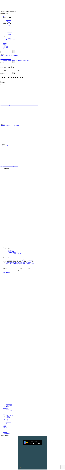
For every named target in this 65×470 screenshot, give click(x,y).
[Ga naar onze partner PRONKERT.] (25, 178)
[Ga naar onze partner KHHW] (52, 172)
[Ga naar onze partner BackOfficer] (24, 172)
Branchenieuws (9, 405)
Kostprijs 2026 (11, 250)
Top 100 (4, 44)
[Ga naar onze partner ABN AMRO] (7, 182)
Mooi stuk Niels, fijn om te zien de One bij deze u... (19, 260)
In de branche (6, 402)
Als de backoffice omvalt (6, 59)
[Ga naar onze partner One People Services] (32, 172)
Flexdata (7, 406)
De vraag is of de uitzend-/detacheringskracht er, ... (20, 263)
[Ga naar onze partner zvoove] (59, 172)
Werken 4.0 (8, 412)
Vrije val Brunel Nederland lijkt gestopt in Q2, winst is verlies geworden (15, 60)
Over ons (5, 48)
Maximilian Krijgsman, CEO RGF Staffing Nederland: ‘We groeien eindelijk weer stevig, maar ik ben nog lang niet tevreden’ (26, 57)
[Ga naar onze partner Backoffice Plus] (7, 172)
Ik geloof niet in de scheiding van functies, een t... (18, 262)
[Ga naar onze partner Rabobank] (60, 178)
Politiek (7, 409)
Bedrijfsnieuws (9, 404)
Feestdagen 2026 (11, 254)
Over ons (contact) (6, 430)
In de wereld (5, 408)
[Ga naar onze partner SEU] (16, 178)
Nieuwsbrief (5, 47)
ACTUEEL (5, 16)
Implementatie (8, 422)
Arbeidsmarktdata (9, 410)
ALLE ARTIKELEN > (10, 39)
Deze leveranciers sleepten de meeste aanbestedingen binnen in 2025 (14, 56)
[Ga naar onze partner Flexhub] (7, 178)
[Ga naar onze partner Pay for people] (25, 182)
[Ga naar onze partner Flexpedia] (41, 172)
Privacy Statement (6, 433)
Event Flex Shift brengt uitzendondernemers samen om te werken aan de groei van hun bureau (19, 105)
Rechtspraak (8, 417)
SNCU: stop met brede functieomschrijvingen (10, 145)
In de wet (5, 414)
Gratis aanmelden (6, 272)
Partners (4, 41)
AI (6, 423)
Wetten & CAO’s (9, 415)
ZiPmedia (5, 432)
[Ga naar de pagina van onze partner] (12, 281)
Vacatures (5, 427)
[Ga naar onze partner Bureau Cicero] (48, 172)
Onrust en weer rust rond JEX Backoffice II (9, 55)
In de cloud (5, 419)
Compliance (8, 416)
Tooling (7, 420)
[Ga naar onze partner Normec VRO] (33, 178)
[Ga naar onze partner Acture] (16, 172)
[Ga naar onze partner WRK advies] (33, 182)
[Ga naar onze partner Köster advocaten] (16, 182)
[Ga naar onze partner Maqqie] (42, 178)
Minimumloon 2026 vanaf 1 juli (14, 253)
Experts (4, 45)
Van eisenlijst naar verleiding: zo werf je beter (10, 125)
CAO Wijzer (5, 46)
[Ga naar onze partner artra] (51, 178)
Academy (5, 43)
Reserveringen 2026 (12, 252)
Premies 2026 (11, 251)
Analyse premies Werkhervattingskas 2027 (9, 166)
